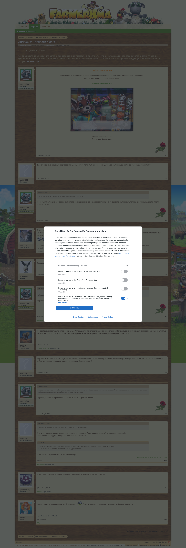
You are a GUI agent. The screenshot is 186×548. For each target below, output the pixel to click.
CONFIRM (74, 308)
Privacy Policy (107, 317)
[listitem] (93, 265)
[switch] (124, 271)
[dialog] (93, 274)
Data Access (93, 317)
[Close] (136, 231)
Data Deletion (78, 317)
